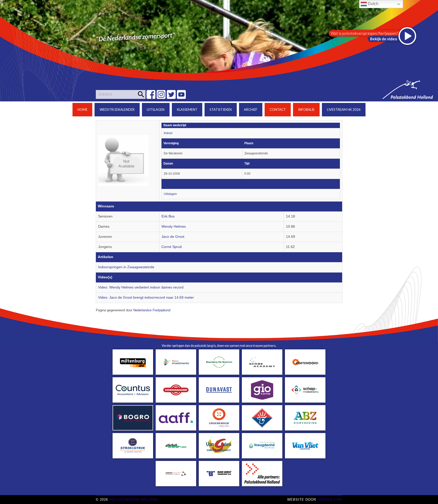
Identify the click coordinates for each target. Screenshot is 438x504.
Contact (278, 109)
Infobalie (306, 109)
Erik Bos (168, 216)
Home (82, 109)
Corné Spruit (171, 247)
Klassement (187, 109)
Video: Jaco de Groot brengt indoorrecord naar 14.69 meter (146, 297)
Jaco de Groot (172, 237)
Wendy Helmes (173, 226)
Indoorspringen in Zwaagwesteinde (126, 267)
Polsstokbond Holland (133, 499)
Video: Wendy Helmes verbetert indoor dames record (141, 287)
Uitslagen (156, 109)
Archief (250, 109)
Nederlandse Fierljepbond (151, 310)
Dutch (372, 4)
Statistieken (221, 109)
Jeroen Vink (329, 499)
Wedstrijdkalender (117, 109)
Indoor (168, 133)
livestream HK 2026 (344, 109)
